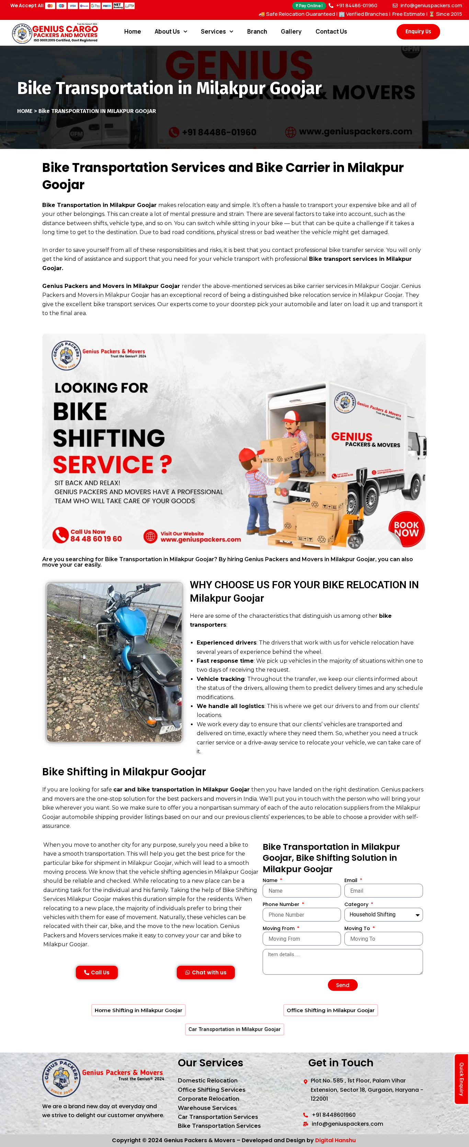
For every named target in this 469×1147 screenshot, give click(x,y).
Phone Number (282, 904)
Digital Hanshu (335, 1140)
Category (357, 904)
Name (271, 880)
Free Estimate (408, 14)
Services (213, 31)
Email (351, 880)
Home (132, 31)
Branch (257, 31)
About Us (167, 31)
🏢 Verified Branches (363, 14)
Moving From (279, 928)
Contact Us (331, 31)
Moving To (357, 928)
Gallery (291, 31)
